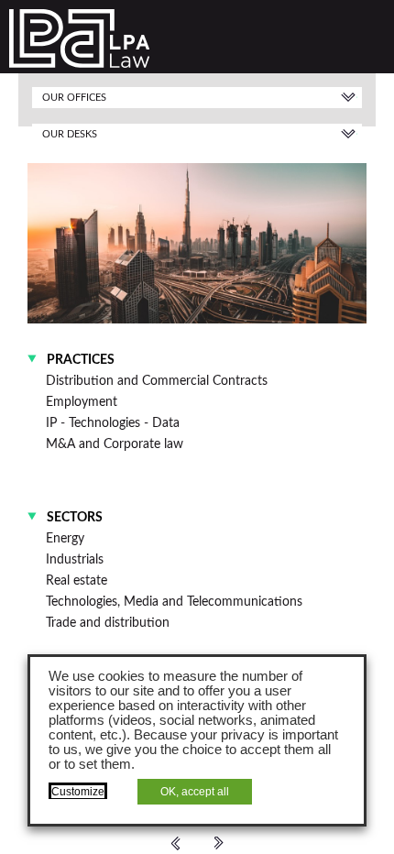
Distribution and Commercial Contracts (157, 381)
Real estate (76, 580)
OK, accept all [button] (194, 791)
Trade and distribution (108, 623)
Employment (81, 402)
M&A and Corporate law (114, 444)
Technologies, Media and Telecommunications (174, 601)
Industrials (75, 559)
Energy (65, 538)
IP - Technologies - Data (113, 423)
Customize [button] (77, 791)
